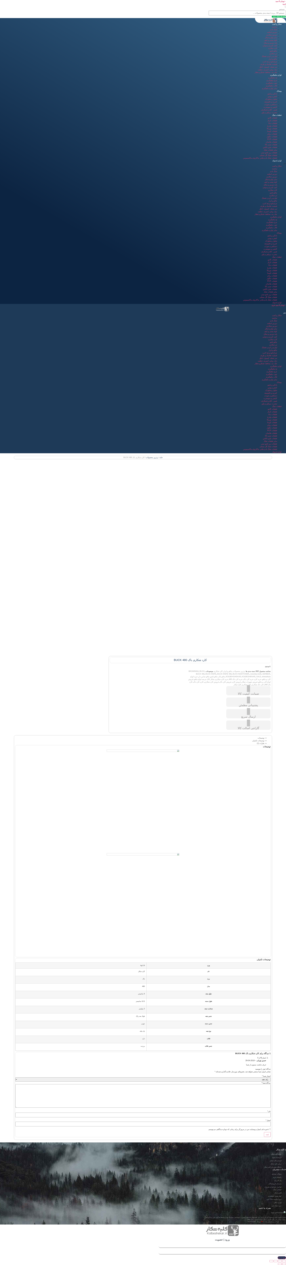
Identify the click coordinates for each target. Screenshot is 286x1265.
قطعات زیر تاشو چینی (269, 153)
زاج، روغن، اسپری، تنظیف (267, 70)
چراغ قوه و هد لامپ (269, 62)
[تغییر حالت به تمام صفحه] (276, 1261)
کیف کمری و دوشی (270, 46)
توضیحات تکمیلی (258, 741)
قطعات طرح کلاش (270, 147)
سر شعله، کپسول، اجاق (268, 67)
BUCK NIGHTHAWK (241, 674)
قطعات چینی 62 (271, 145)
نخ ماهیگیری (272, 78)
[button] (285, 7)
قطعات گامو (272, 118)
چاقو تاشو (273, 51)
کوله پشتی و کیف (270, 40)
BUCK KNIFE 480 (224, 674)
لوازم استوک (277, 161)
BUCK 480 (200, 674)
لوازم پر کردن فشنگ (269, 56)
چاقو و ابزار (273, 59)
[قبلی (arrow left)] (284, 1264)
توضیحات (261, 738)
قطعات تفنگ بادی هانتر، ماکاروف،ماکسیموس (260, 158)
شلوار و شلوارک (271, 99)
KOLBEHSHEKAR (233, 677)
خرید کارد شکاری (221, 679)
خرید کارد (257, 679)
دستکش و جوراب (270, 104)
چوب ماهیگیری (271, 83)
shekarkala (266, 677)
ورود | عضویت (222, 1239)
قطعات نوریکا (272, 128)
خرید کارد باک (248, 679)
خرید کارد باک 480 (235, 679)
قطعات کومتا (272, 131)
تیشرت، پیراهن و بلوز (269, 112)
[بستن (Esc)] (284, 1261)
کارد (201, 682)
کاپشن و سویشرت (270, 107)
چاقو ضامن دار (204, 677)
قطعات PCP (272, 139)
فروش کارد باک (225, 682)
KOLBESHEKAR (248, 677)
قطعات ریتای (272, 134)
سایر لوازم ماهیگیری (269, 88)
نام (269, 1111)
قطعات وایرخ (272, 126)
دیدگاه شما (266, 1083)
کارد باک (196, 682)
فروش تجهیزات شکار (250, 682)
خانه (161, 457)
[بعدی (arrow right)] (280, 1264)
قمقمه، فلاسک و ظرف (268, 64)
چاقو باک (222, 677)
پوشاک (279, 91)
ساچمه (274, 27)
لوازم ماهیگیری (276, 75)
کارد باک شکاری (258, 685)
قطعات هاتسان (271, 142)
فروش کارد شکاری (211, 682)
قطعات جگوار (272, 137)
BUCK (202, 671)
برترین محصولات (152, 457)
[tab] (140, 738)
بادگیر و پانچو (272, 94)
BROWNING (194, 671)
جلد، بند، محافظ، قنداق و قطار (266, 72)
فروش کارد (236, 682)
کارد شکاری (272, 48)
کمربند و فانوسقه (270, 102)
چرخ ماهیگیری (271, 80)
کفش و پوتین (272, 96)
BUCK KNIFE (210, 674)
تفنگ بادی (273, 29)
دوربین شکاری (271, 35)
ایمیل (268, 1120)
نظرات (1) (260, 743)
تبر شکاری (273, 54)
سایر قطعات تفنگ (270, 150)
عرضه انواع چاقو (200, 679)
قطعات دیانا (272, 123)
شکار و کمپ (277, 24)
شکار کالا (210, 679)
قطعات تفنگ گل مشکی (268, 155)
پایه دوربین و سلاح (270, 43)
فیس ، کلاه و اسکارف (269, 110)
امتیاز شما (266, 1076)
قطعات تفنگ (277, 115)
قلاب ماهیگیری (271, 86)
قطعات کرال (272, 120)
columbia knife (256, 674)
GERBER (266, 674)
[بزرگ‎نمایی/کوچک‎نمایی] (271, 1261)
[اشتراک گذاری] (280, 1261)
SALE (258, 677)
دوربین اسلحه (272, 32)
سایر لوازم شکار (271, 37)
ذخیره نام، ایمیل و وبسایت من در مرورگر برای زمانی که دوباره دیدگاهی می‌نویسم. (238, 1129)
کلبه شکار (237, 685)
